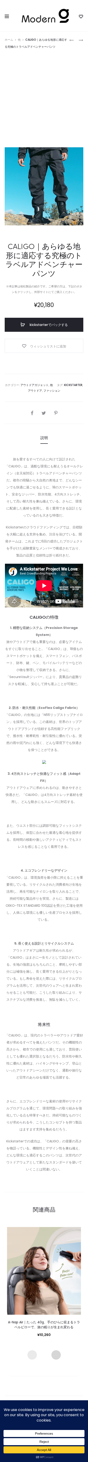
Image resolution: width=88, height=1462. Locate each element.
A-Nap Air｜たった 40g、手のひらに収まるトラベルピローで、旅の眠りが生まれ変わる (44, 1324)
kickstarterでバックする (48, 324)
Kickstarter (73, 385)
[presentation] (32, 1355)
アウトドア (35, 391)
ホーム (9, 40)
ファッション (51, 391)
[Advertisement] (44, 96)
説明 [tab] (44, 437)
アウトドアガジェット (34, 385)
